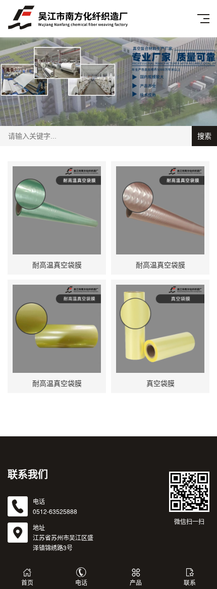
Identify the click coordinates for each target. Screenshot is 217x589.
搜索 (204, 136)
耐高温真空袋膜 (57, 264)
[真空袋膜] (160, 329)
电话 (81, 582)
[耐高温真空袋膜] (57, 210)
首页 (27, 582)
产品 (136, 582)
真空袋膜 (160, 383)
